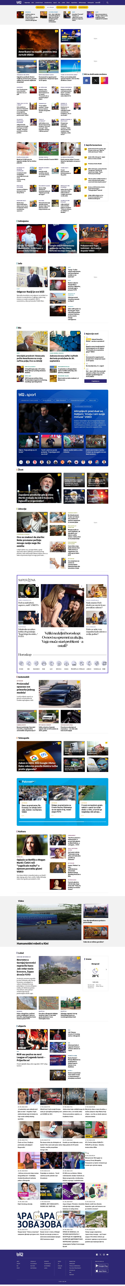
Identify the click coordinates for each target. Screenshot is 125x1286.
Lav (51, 669)
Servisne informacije (24, 957)
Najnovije (27, 2)
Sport (18, 1263)
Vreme (88, 959)
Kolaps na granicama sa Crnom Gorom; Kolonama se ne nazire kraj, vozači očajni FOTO (62, 808)
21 (34, 143)
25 (45, 333)
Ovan (21, 669)
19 (78, 46)
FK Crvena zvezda (61, 7)
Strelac (81, 669)
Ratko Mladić (40, 7)
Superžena (33, 1268)
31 (106, 226)
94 (85, 164)
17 (59, 474)
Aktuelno (71, 558)
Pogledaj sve (95, 381)
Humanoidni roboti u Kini (32, 943)
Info (18, 1261)
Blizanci (36, 669)
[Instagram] (104, 80)
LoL (18, 1051)
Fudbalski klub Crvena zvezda (29, 400)
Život (87, 916)
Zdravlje (88, 937)
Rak (43, 669)
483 (85, 149)
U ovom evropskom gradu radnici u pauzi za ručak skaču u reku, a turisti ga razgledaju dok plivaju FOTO (91, 808)
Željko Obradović (61, 400)
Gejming (91, 746)
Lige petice (91, 446)
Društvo (41, 1011)
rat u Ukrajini (50, 7)
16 (79, 201)
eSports (46, 1261)
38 (57, 186)
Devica (58, 669)
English (60, 1266)
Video (59, 1261)
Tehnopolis (42, 103)
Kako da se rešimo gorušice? (93, 942)
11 (45, 12)
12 (55, 376)
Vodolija (96, 669)
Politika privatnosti (75, 1268)
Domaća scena (72, 1055)
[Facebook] (86, 80)
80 (85, 169)
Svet (73, 12)
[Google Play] (101, 1266)
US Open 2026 (43, 87)
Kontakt (71, 1274)
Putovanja (33, 1263)
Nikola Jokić (92, 400)
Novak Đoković (83, 7)
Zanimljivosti (21, 725)
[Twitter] (95, 80)
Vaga (66, 669)
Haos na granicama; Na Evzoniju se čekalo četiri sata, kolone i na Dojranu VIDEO (32, 808)
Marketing (72, 1261)
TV (58, 1263)
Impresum (72, 1263)
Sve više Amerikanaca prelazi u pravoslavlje (94, 921)
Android (67, 746)
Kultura (41, 200)
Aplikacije (72, 1270)
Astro (62, 630)
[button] (84, 969)
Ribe (103, 669)
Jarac (88, 669)
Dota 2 (70, 1070)
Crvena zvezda (43, 157)
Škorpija (74, 669)
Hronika (28, 12)
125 (85, 157)
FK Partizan (73, 7)
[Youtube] (107, 1254)
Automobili (47, 1266)
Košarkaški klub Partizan (78, 400)
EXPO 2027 (28, 376)
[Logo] (19, 2)
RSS (70, 1272)
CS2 (69, 1030)
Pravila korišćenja (74, 1266)
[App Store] (101, 1271)
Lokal (45, 1268)
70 (85, 179)
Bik (28, 669)
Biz (20, 938)
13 (78, 30)
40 (56, 143)
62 (85, 187)
